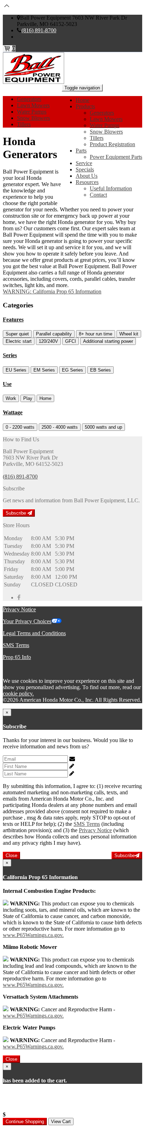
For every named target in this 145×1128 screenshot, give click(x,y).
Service (84, 163)
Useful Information (111, 188)
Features (13, 319)
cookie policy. (18, 693)
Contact (98, 195)
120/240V (48, 341)
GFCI (70, 341)
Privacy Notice (19, 609)
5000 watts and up (103, 427)
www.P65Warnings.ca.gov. (33, 935)
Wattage (13, 412)
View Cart (61, 1121)
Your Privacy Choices (27, 621)
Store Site (27, 37)
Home (82, 100)
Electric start (19, 341)
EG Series (72, 370)
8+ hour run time (95, 334)
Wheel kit (128, 334)
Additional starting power (108, 341)
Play (27, 398)
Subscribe (16, 513)
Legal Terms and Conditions (34, 633)
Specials (85, 169)
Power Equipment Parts (116, 157)
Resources (87, 182)
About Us (86, 176)
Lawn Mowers (106, 119)
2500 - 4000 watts (60, 427)
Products (85, 106)
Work (11, 398)
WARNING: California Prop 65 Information (52, 291)
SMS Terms (16, 645)
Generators (102, 113)
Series (10, 355)
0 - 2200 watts (20, 427)
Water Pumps (104, 125)
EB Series (100, 370)
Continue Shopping (25, 1121)
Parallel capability (54, 334)
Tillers (96, 138)
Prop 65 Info (17, 657)
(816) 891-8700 (38, 30)
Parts (81, 151)
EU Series (16, 370)
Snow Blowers (106, 132)
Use (7, 384)
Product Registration (112, 144)
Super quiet (17, 334)
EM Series (44, 370)
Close (11, 855)
